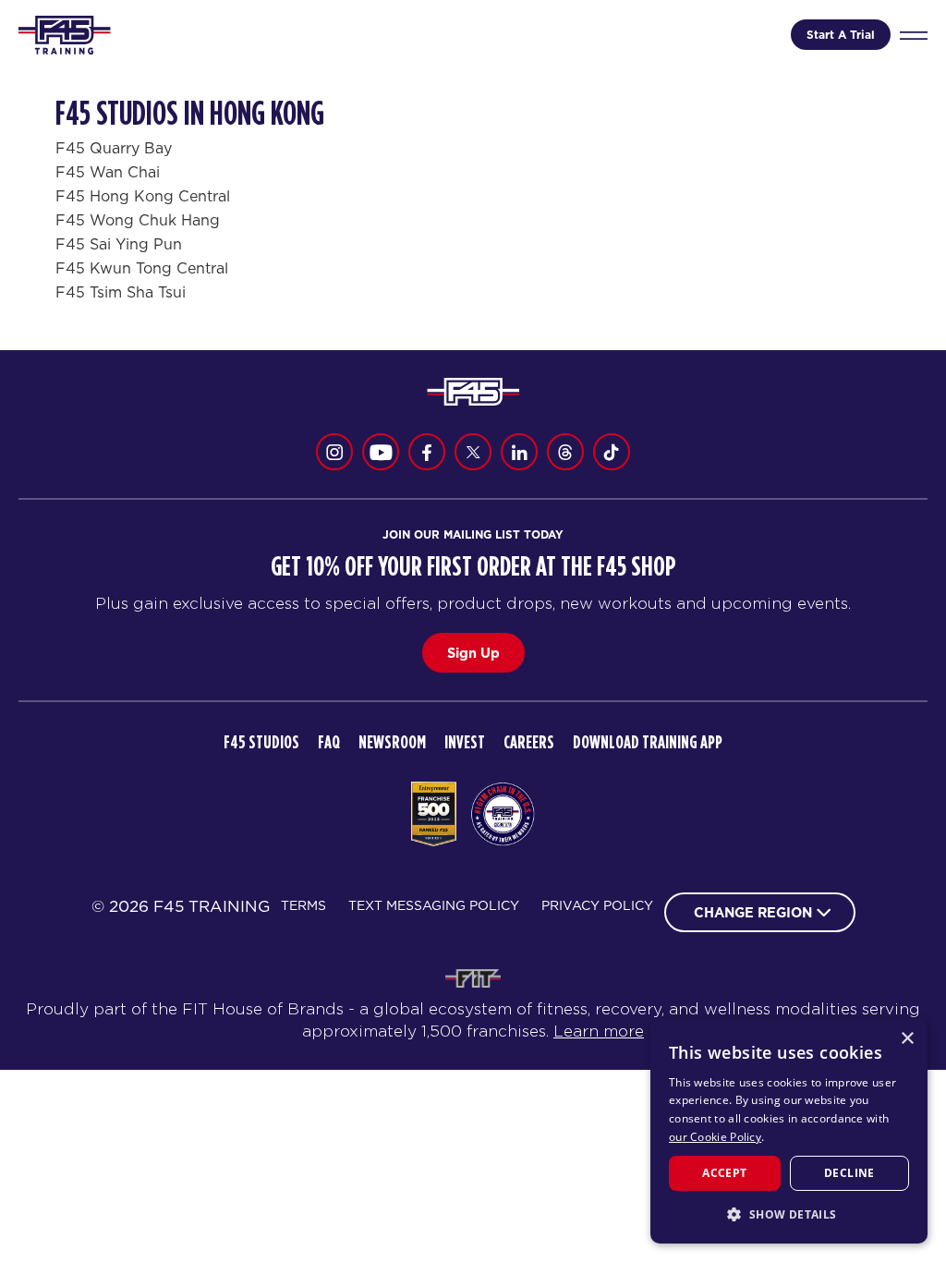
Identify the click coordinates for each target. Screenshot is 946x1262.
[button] (789, 1214)
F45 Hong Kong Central (142, 196)
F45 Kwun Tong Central (141, 268)
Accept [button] (724, 1173)
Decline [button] (849, 1173)
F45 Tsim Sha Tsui (120, 292)
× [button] (907, 1039)
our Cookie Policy (715, 1137)
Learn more (598, 1031)
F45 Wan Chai (107, 172)
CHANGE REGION (753, 912)
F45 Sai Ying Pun (118, 244)
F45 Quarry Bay (113, 148)
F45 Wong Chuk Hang (137, 220)
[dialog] (789, 1131)
